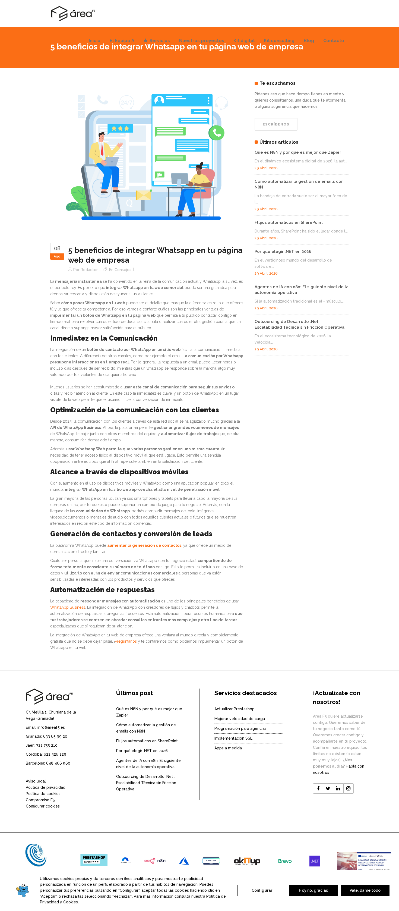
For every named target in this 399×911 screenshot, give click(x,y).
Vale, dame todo (365, 890)
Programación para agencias (240, 728)
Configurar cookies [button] (43, 806)
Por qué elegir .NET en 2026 (283, 251)
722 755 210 (47, 745)
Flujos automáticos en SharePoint (289, 222)
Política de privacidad (45, 787)
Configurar (262, 890)
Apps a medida (228, 748)
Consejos (123, 270)
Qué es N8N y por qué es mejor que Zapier (298, 152)
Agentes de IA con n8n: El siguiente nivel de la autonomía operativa (148, 763)
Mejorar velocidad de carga (239, 719)
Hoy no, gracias (313, 890)
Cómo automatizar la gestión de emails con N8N (146, 728)
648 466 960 (58, 763)
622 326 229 (55, 754)
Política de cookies (43, 793)
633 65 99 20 (55, 736)
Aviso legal (36, 781)
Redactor (89, 270)
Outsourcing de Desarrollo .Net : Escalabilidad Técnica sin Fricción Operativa (146, 782)
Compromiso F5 (40, 800)
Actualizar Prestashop (234, 709)
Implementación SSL (233, 738)
